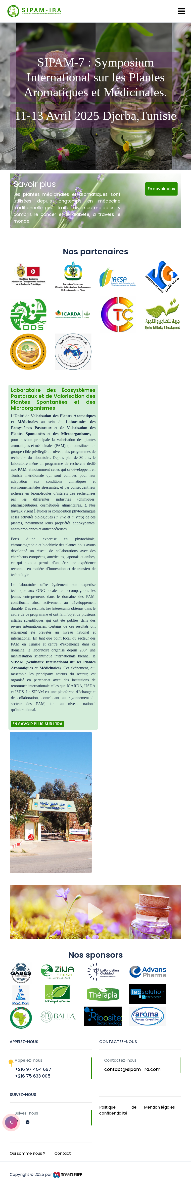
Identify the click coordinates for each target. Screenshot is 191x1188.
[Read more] (17, 1122)
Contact (62, 1153)
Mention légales (159, 1107)
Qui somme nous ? (27, 1153)
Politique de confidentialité (118, 1110)
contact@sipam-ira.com (132, 1069)
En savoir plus (161, 189)
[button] (11, 1122)
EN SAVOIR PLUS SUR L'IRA (37, 724)
